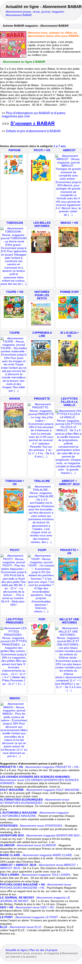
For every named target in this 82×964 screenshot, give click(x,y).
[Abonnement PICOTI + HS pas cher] (41, 180)
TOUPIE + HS (14, 291)
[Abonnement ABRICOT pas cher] (68, 214)
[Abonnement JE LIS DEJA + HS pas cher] (68, 365)
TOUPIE (14, 332)
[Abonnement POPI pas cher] (41, 646)
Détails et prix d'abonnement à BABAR (33, 131)
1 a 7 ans (60, 146)
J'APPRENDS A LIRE (42, 334)
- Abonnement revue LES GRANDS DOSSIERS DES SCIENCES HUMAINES (39, 780)
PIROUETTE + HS (69, 552)
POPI (42, 619)
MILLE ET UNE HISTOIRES (69, 621)
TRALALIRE (42, 481)
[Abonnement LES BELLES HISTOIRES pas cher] (41, 252)
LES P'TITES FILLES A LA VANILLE (69, 402)
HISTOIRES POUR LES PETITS (41, 295)
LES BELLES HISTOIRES (42, 224)
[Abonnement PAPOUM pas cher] (14, 174)
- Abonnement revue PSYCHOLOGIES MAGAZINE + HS (35, 886)
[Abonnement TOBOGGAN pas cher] (14, 283)
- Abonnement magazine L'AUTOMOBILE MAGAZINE (34, 814)
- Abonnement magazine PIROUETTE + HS (39, 767)
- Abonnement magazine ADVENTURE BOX (40, 835)
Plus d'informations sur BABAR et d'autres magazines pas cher (33, 114)
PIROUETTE (42, 398)
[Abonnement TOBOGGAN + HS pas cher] (14, 512)
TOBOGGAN (14, 222)
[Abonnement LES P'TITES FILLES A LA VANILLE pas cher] (68, 472)
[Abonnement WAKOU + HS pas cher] (68, 246)
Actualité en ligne (16, 950)
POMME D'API (69, 291)
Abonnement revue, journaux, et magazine (32, 953)
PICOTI (14, 550)
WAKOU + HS (69, 222)
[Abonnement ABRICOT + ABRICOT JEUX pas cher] (68, 510)
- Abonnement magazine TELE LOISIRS (35, 874)
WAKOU (15, 698)
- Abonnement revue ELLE (20, 927)
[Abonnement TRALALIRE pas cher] (41, 542)
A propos (52, 950)
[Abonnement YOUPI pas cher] (41, 611)
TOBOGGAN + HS (14, 482)
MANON (14, 398)
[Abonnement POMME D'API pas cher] (68, 317)
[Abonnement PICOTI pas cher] (14, 604)
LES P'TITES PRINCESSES (14, 621)
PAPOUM (14, 150)
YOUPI (42, 550)
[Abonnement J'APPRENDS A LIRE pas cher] (41, 364)
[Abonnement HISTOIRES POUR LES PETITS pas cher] (41, 324)
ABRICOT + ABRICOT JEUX (69, 482)
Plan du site (36, 950)
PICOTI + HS (42, 150)
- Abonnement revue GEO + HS (27, 907)
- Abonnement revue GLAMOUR (28, 845)
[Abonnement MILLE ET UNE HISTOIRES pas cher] (68, 690)
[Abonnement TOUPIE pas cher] (14, 390)
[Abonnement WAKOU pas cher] (14, 756)
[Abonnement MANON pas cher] (14, 426)
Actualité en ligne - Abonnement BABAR (44, 6)
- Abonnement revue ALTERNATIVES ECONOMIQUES (34, 801)
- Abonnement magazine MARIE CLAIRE (36, 855)
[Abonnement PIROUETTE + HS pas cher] (68, 579)
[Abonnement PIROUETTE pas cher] (41, 456)
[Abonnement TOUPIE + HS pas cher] (14, 316)
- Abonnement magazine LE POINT (29, 917)
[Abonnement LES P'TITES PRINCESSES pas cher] (14, 683)
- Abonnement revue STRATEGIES (31, 825)
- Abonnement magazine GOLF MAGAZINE (39, 789)
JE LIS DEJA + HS (69, 334)
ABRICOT (69, 150)
